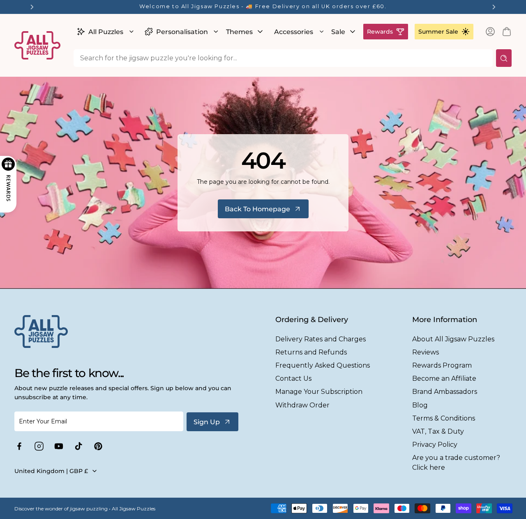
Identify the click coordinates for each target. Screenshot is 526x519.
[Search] (504, 58)
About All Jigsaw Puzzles (453, 339)
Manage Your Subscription (318, 392)
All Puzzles (105, 32)
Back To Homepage (257, 209)
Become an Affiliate (444, 378)
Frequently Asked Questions (322, 365)
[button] (104, 31)
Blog (420, 405)
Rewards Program (442, 365)
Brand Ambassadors (444, 392)
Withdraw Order (302, 405)
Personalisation (182, 32)
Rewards (380, 31)
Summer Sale (438, 31)
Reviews (425, 352)
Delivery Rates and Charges (320, 339)
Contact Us (293, 378)
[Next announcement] (494, 7)
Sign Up (207, 422)
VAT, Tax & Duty (438, 431)
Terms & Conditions (443, 418)
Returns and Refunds (311, 352)
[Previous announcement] (32, 7)
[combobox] (283, 58)
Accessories (293, 32)
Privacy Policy (434, 444)
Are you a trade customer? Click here (456, 462)
